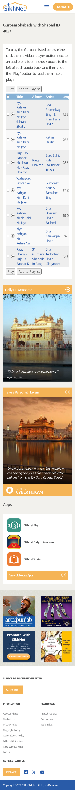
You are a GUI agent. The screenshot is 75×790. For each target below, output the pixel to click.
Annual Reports (49, 713)
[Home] (15, 6)
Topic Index (46, 724)
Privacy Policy (10, 724)
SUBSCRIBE (12, 689)
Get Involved (47, 719)
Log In (6, 752)
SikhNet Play (31, 525)
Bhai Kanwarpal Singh (53, 236)
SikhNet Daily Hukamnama (39, 542)
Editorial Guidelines (13, 741)
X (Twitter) (34, 772)
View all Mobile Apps (21, 575)
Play (11, 89)
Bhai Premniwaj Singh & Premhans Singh (53, 114)
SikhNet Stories (32, 559)
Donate (63, 7)
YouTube (42, 772)
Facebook (26, 772)
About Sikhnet (10, 713)
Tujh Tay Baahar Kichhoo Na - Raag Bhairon (22, 162)
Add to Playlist (29, 89)
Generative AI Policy (13, 735)
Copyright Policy (11, 730)
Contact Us (8, 719)
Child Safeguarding (13, 746)
